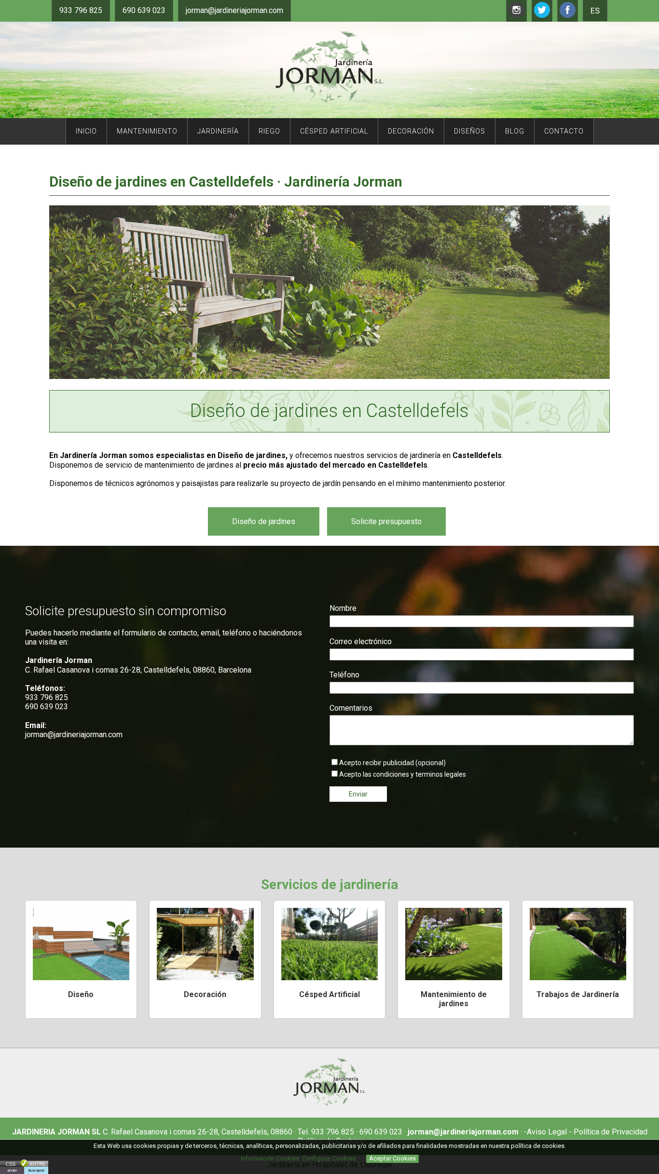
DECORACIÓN (411, 131)
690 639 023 (144, 10)
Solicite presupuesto (386, 521)
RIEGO (269, 131)
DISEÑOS (469, 131)
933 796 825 (80, 10)
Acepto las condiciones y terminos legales (402, 774)
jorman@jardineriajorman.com (234, 10)
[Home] (329, 100)
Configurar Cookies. (330, 1158)
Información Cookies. (271, 1158)
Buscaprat (36, 1170)
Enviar (358, 794)
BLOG (514, 131)
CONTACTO (564, 131)
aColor (12, 1170)
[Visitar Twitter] (542, 15)
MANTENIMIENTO (147, 131)
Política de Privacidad (609, 1131)
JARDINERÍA (218, 131)
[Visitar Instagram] (516, 15)
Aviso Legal (547, 1131)
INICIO (86, 131)
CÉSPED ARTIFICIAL (334, 131)
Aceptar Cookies (392, 1158)
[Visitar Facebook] (568, 15)
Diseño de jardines (263, 521)
